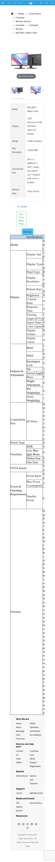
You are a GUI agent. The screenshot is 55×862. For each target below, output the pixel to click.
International (22, 775)
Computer (20, 17)
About (18, 727)
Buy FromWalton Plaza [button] (21, 218)
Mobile (21, 13)
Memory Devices (23, 21)
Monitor (19, 28)
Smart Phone (35, 13)
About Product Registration (35, 762)
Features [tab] (28, 231)
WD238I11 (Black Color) (26, 32)
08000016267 (36, 793)
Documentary (36, 802)
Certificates (35, 731)
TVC (18, 802)
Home (18, 723)
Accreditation (36, 734)
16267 (19, 793)
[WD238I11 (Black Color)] (16, 91)
